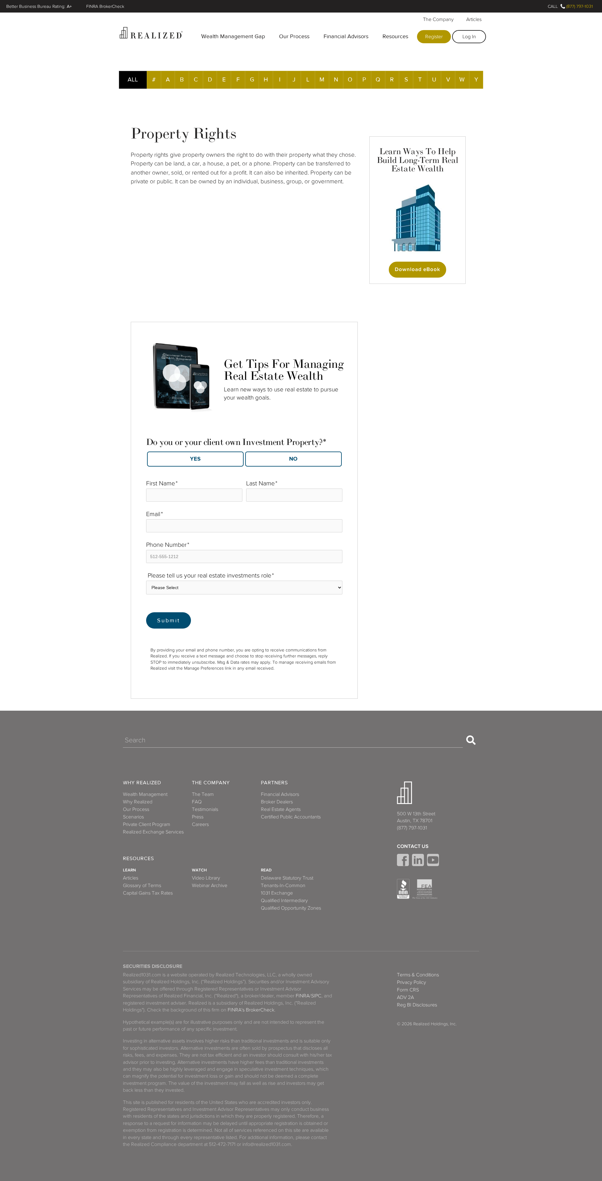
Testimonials (205, 809)
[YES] (195, 459)
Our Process (294, 36)
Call (553, 6)
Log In (469, 36)
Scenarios (133, 817)
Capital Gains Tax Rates (148, 893)
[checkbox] (244, 457)
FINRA (302, 996)
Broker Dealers (277, 802)
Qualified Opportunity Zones (291, 908)
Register (434, 36)
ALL (133, 79)
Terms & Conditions (418, 975)
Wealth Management (145, 794)
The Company (438, 19)
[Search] (471, 740)
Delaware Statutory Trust (287, 878)
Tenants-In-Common (283, 885)
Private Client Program (146, 824)
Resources (395, 36)
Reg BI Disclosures (417, 1005)
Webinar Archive (209, 885)
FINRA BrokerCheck (105, 6)
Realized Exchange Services (153, 832)
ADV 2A (405, 997)
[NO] (293, 459)
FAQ (197, 802)
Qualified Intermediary (284, 900)
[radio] (195, 459)
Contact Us (413, 846)
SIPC (316, 996)
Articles (474, 19)
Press (197, 817)
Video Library (206, 878)
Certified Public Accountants (291, 817)
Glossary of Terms (142, 885)
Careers (200, 824)
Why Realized (142, 783)
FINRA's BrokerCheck (251, 1010)
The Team (203, 794)
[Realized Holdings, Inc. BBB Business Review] (403, 889)
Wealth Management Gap (233, 36)
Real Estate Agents (281, 809)
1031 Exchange (277, 893)
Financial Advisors (346, 36)
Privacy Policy (411, 982)
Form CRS (408, 990)
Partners (274, 783)
